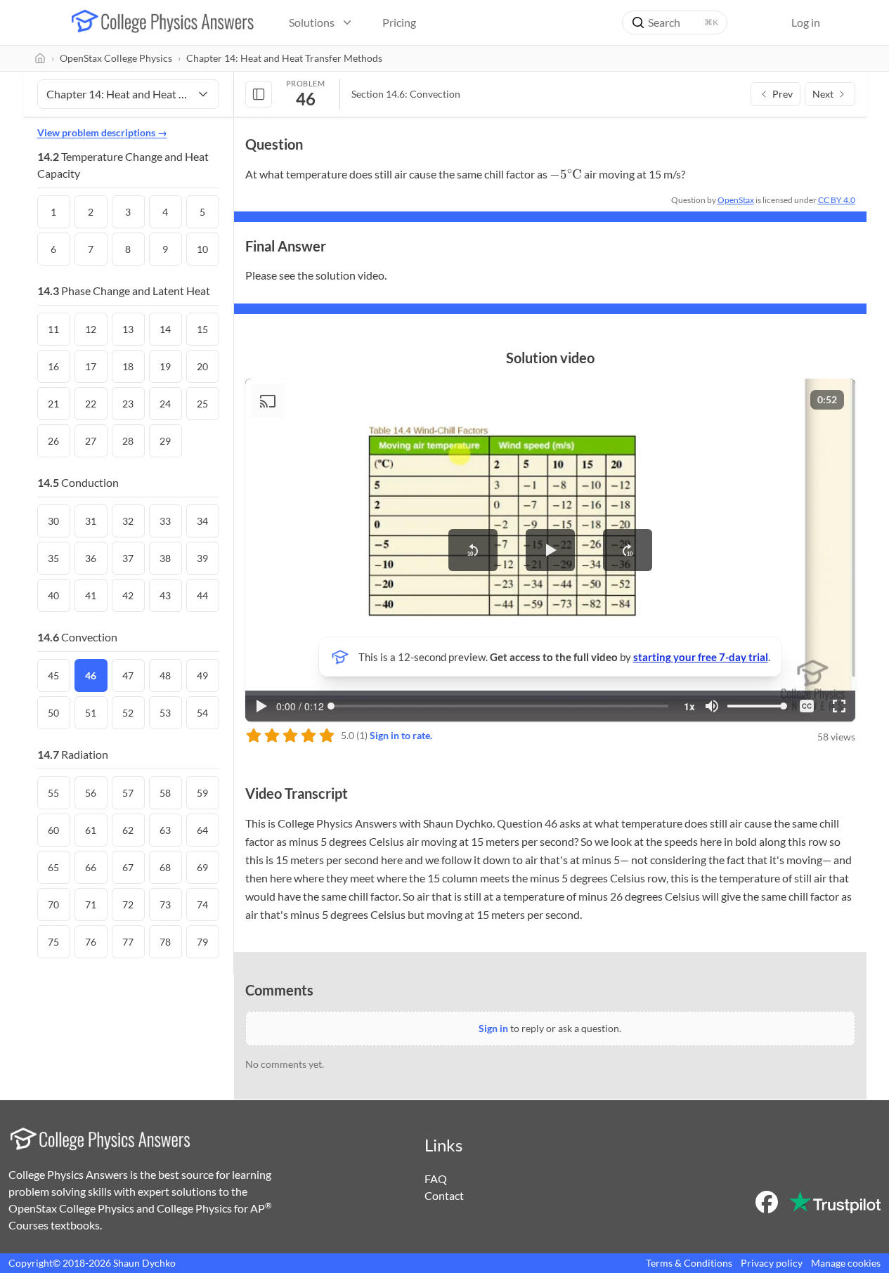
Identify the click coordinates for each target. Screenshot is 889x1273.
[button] (473, 550)
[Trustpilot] (835, 1202)
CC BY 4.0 (836, 200)
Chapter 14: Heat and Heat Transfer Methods (284, 58)
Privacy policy (772, 1263)
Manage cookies (846, 1263)
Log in (805, 22)
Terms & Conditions (689, 1263)
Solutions (312, 22)
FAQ (435, 1178)
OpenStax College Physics (116, 58)
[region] (550, 550)
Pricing (399, 22)
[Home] (40, 58)
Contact (444, 1195)
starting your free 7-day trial (700, 657)
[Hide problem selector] (258, 94)
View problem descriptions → (102, 132)
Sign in (493, 1028)
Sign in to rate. (401, 735)
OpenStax (736, 200)
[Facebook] (766, 1202)
